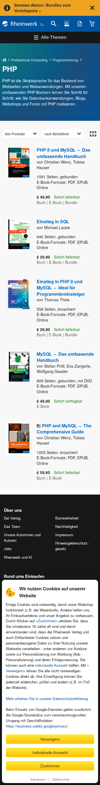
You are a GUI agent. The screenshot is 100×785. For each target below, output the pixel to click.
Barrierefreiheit (67, 518)
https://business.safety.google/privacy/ (37, 726)
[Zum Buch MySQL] (15, 380)
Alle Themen (53, 37)
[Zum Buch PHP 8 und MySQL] (15, 176)
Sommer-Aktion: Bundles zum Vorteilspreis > (42, 7)
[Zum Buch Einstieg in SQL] (15, 242)
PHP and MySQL (64, 428)
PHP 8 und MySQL (63, 153)
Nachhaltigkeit (66, 526)
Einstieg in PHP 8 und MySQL (61, 287)
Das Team (12, 526)
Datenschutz (61, 779)
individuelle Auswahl (51, 665)
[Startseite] (23, 24)
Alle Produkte (15, 133)
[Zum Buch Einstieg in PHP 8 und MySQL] (15, 308)
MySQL (65, 357)
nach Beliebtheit (56, 133)
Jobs (8, 548)
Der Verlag (12, 518)
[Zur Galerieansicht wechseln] (93, 134)
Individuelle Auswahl (50, 752)
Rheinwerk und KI (18, 557)
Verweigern (14, 671)
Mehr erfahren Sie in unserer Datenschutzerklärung (47, 698)
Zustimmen (47, 621)
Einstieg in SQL (53, 221)
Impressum (38, 779)
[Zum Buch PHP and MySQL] (15, 452)
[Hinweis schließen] (92, 8)
